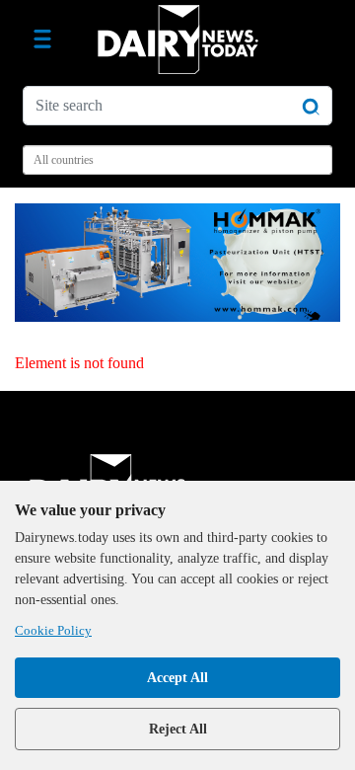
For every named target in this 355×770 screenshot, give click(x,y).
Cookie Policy (53, 630)
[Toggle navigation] (42, 39)
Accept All (177, 677)
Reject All (178, 729)
